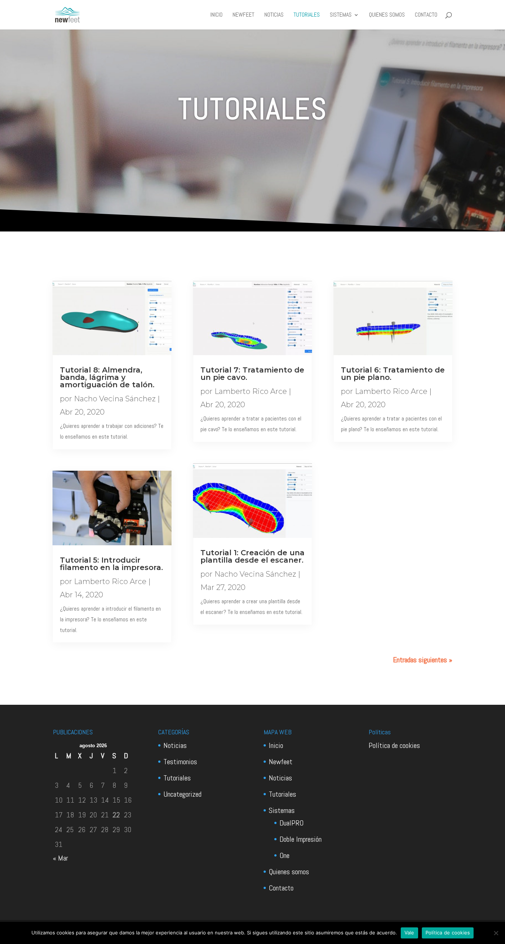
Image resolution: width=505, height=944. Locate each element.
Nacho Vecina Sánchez (115, 398)
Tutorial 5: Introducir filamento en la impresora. (111, 564)
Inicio (216, 15)
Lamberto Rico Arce (110, 581)
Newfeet (243, 15)
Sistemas (341, 15)
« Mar (60, 858)
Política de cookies (394, 745)
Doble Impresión (300, 839)
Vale (409, 933)
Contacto (426, 15)
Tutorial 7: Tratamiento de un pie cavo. (252, 373)
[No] (495, 933)
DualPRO (291, 823)
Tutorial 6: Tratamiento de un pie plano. (393, 373)
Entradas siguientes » (422, 660)
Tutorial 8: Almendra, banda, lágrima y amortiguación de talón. (107, 377)
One (284, 855)
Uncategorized (182, 794)
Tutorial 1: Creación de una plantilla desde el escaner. (252, 556)
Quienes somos (387, 15)
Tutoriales (307, 15)
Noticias (274, 15)
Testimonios (180, 761)
